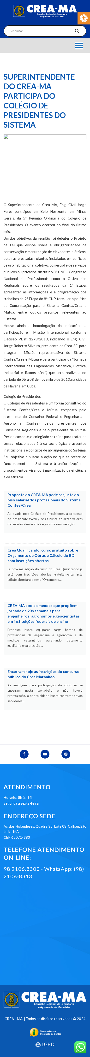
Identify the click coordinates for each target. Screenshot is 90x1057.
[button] (84, 18)
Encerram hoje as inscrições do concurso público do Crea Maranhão (43, 674)
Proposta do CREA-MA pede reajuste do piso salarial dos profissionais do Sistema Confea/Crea (44, 499)
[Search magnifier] (77, 32)
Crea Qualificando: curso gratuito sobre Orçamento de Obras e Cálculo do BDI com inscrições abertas (42, 555)
